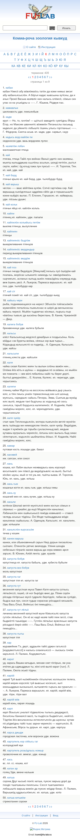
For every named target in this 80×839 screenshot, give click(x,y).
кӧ (50, 66)
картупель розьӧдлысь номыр (25, 750)
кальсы (11, 333)
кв (18, 66)
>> (50, 77)
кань (10, 463)
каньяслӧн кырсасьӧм (20, 529)
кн (40, 66)
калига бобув (15, 324)
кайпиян (12, 231)
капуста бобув (15, 558)
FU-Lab (38, 823)
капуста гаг (14, 576)
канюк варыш (15, 538)
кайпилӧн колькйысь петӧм (23, 222)
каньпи (11, 501)
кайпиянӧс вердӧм (18, 258)
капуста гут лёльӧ (18, 609)
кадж (9, 117)
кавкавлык (12, 108)
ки (29, 66)
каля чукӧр (13, 418)
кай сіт (11, 291)
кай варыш (12, 184)
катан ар (12, 768)
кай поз (11, 267)
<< (29, 77)
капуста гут (14, 585)
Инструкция (48, 47)
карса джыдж (15, 732)
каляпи (11, 386)
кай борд (11, 175)
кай (8, 155)
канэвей (12, 454)
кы (66, 66)
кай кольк (11, 204)
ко (45, 66)
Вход (55, 815)
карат (10, 659)
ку (61, 66)
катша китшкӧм (16, 797)
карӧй (10, 675)
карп (10, 708)
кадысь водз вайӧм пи (19, 137)
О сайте (31, 47)
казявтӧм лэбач (15, 146)
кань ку (11, 492)
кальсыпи (13, 353)
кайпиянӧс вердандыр (20, 249)
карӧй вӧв (13, 699)
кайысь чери (14, 300)
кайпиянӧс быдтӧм (18, 240)
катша (11, 777)
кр (56, 66)
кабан (9, 87)
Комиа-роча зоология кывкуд (40, 38)
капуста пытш (15, 633)
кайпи (10, 213)
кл (34, 66)
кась (9, 759)
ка (13, 66)
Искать (66, 28)
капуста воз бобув (18, 567)
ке (24, 66)
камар (11, 445)
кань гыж (12, 484)
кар (9, 642)
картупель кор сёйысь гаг (22, 741)
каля (10, 362)
